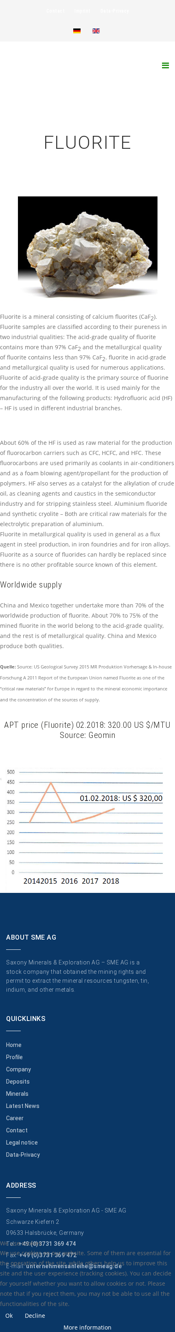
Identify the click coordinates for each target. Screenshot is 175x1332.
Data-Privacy (115, 11)
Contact (55, 11)
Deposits (18, 1081)
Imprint (82, 11)
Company (18, 1069)
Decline (35, 1315)
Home (14, 1045)
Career (15, 1118)
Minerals (17, 1093)
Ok (9, 1315)
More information (87, 1327)
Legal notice (22, 1142)
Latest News (22, 1106)
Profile (14, 1057)
